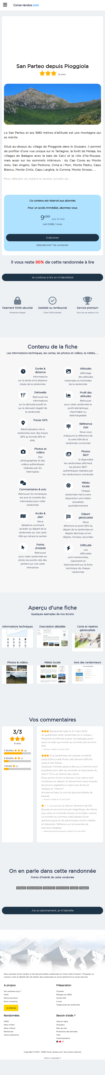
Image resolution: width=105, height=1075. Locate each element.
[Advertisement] (52, 43)
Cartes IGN (61, 998)
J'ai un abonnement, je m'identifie (52, 910)
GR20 (6, 1021)
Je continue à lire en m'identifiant (53, 277)
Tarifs (6, 995)
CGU (58, 1035)
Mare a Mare (9, 1025)
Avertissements (63, 1038)
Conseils (60, 991)
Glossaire (60, 1025)
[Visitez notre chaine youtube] (60, 1042)
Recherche (8, 1032)
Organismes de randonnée (68, 1005)
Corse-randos (26, 5)
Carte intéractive (11, 1035)
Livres (59, 1001)
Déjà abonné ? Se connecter (52, 245)
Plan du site (61, 1028)
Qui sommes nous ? (12, 991)
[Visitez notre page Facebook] (57, 1042)
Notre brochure (11, 998)
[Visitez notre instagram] (63, 1042)
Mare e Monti (9, 1028)
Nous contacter (11, 1001)
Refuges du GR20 (64, 995)
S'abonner (52, 237)
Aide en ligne (62, 1021)
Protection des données (66, 1032)
